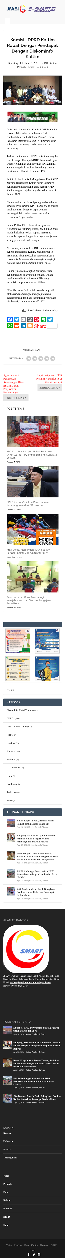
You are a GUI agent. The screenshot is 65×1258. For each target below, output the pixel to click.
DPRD (44, 63)
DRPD (10, 735)
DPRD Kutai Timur (17, 726)
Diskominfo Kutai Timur (19, 710)
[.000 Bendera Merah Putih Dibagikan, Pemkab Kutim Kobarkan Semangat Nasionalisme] (11, 891)
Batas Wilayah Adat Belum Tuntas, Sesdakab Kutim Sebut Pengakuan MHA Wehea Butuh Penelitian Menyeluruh (37, 856)
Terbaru (31, 67)
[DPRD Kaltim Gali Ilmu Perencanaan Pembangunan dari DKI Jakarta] (32, 481)
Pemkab (21, 67)
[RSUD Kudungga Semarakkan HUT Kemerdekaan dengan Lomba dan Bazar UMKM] (11, 873)
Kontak (7, 1133)
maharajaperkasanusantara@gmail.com (30, 982)
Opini (9, 776)
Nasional (11, 759)
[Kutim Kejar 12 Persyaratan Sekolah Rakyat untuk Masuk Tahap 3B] (11, 823)
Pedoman (8, 1141)
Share (40, 326)
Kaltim (52, 63)
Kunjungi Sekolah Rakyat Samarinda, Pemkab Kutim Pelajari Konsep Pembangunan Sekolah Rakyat (36, 838)
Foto (5, 1192)
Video (9, 800)
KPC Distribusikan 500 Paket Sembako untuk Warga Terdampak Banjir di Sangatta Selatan (32, 454)
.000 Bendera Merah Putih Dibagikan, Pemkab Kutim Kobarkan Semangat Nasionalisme (36, 892)
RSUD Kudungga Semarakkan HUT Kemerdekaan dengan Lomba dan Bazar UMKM (37, 874)
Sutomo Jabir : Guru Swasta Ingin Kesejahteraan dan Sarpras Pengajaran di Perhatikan (31, 600)
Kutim (10, 751)
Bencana (16, 767)
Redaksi (7, 1149)
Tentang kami (10, 1157)
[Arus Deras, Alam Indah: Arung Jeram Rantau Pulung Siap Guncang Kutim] (32, 529)
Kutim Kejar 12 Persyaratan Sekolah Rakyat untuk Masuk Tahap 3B (35, 822)
